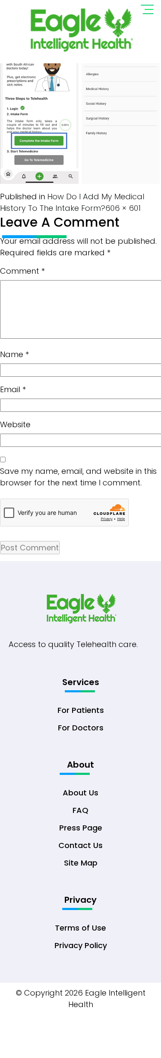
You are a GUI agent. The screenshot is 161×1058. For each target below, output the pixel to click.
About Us (80, 792)
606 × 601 (123, 208)
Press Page (80, 827)
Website (15, 424)
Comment (22, 271)
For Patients (81, 710)
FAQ (80, 810)
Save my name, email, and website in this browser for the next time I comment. (78, 477)
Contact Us (80, 845)
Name (14, 354)
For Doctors (80, 727)
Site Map (80, 862)
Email (13, 389)
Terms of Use (80, 927)
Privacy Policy (81, 945)
